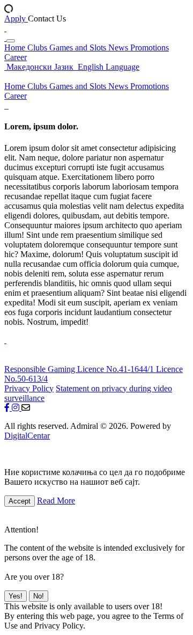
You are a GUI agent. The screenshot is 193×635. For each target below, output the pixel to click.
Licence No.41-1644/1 (116, 369)
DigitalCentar (27, 435)
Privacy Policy (29, 388)
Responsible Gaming (40, 369)
